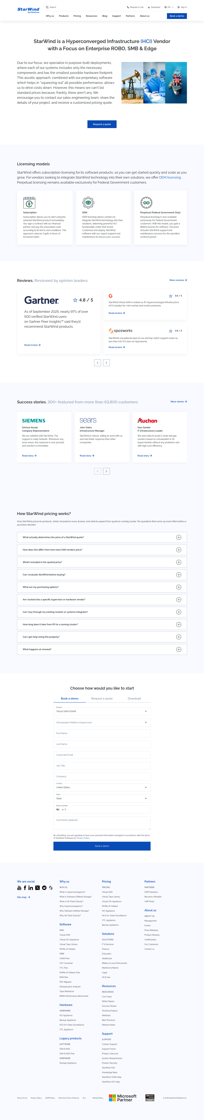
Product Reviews (152, 935)
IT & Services (108, 944)
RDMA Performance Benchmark (74, 996)
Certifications (150, 940)
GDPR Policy (50, 1098)
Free (62, 954)
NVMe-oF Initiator (67, 949)
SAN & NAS (65, 1049)
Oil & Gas (106, 977)
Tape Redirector (67, 991)
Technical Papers (110, 1011)
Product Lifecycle (110, 1053)
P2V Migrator (65, 982)
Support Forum (109, 1049)
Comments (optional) (67, 820)
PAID (62, 930)
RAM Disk (64, 977)
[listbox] (102, 711)
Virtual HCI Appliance (69, 940)
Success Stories (109, 1006)
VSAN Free (64, 958)
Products (64, 16)
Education (106, 954)
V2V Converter (66, 963)
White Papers (108, 1001)
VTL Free (64, 968)
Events (147, 925)
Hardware (65, 1011)
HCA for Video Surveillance (72, 1025)
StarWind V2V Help (111, 1082)
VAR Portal (149, 901)
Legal (104, 972)
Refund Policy (98, 1098)
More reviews (177, 280)
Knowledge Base (109, 1072)
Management (150, 921)
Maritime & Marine (110, 968)
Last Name (61, 744)
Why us (50, 16)
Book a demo (177, 16)
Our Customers (151, 944)
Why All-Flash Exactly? (70, 915)
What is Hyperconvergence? (72, 892)
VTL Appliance (66, 1029)
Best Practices (108, 1020)
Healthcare (107, 958)
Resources (91, 16)
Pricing (77, 16)
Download (155, 7)
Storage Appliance (68, 1063)
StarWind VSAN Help (111, 1077)
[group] (58, 321)
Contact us (149, 949)
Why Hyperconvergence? (71, 906)
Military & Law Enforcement (114, 963)
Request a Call (136, 7)
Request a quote (102, 124)
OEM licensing (170, 177)
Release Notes (108, 1025)
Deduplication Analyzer (70, 987)
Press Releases (151, 930)
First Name (61, 733)
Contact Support (109, 1044)
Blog (104, 16)
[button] (97, 363)
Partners (130, 16)
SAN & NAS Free (67, 1053)
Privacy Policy (83, 838)
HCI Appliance (66, 1015)
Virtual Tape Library (69, 944)
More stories (177, 401)
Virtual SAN (65, 935)
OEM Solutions (151, 892)
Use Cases (107, 997)
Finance (105, 949)
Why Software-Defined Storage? (74, 911)
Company (61, 776)
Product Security (109, 1063)
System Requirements (112, 1058)
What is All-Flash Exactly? (71, 901)
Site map (22, 897)
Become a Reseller (153, 897)
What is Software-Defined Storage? (76, 897)
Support (116, 16)
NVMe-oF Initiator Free (70, 972)
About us (144, 16)
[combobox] (61, 809)
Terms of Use (22, 1098)
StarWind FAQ (108, 1068)
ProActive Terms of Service (69, 1098)
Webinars (106, 1015)
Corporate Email (64, 755)
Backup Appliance (68, 1020)
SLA (84, 1098)
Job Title (60, 766)
